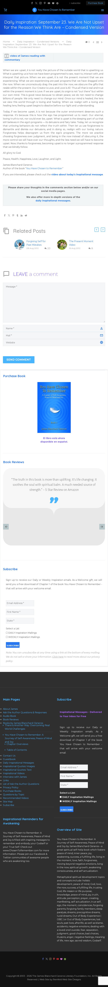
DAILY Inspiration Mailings (22, 632)
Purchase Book (95, 3)
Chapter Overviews (17, 744)
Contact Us (9, 755)
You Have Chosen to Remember (44, 168)
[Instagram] (40, 3)
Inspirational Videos (13, 773)
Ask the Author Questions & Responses (25, 712)
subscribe (75, 3)
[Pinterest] (45, 3)
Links (6, 780)
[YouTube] (49, 3)
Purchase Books (12, 791)
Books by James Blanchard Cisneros (23, 723)
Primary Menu (102, 10)
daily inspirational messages (53, 200)
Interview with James (15, 777)
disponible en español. (54, 441)
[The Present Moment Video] (63, 245)
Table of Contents (17, 750)
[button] (96, 230)
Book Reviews (11, 719)
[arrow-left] (6, 527)
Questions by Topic (13, 794)
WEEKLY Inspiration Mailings (24, 637)
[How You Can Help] (53, 3)
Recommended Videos (16, 798)
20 (48, 248)
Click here (58, 657)
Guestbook (9, 759)
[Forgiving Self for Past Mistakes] (20, 245)
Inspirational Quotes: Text (17, 769)
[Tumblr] (17, 215)
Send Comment (18, 359)
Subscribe (8, 805)
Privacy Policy (10, 787)
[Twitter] (36, 3)
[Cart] (5, 10)
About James (10, 709)
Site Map (8, 801)
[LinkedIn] (22, 215)
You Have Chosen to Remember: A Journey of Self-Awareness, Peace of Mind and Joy (28, 738)
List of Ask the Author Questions (21, 784)
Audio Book (9, 716)
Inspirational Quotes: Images (19, 766)
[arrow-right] (102, 527)
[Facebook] (32, 3)
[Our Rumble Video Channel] (57, 3)
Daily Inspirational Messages (18, 762)
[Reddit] (26, 215)
